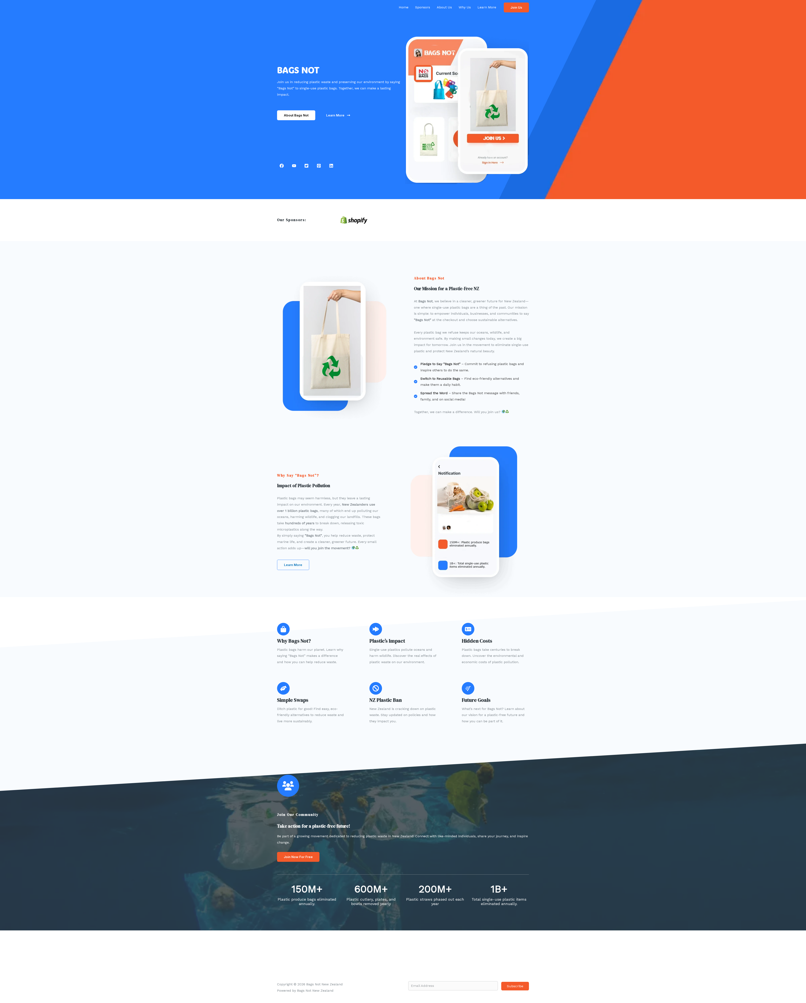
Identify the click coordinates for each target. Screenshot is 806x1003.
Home (403, 7)
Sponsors (422, 7)
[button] (516, 7)
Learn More (487, 7)
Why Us (465, 7)
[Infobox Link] (319, 644)
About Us (444, 7)
